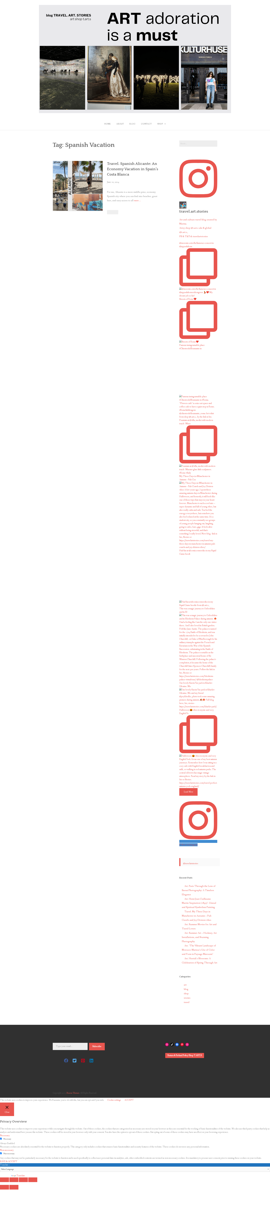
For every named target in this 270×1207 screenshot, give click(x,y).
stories (187, 998)
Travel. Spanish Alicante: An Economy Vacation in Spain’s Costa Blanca (132, 169)
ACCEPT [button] (129, 1100)
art (185, 984)
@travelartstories (190, 863)
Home (107, 124)
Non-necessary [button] (7, 1150)
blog (186, 989)
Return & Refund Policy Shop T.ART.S (184, 1055)
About (120, 124)
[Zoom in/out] (32, 1179)
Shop (160, 124)
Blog (132, 124)
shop (186, 993)
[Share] (13, 1179)
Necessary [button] (5, 1135)
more (137, 201)
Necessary (7, 1139)
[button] (66, 1060)
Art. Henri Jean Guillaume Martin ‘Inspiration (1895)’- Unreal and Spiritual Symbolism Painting (199, 903)
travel (186, 1002)
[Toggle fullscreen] (23, 1179)
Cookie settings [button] (114, 1100)
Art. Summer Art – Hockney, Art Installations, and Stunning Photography (199, 937)
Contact (146, 124)
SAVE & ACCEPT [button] (8, 1161)
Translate (20, 1175)
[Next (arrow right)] (13, 1187)
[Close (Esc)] (4, 1179)
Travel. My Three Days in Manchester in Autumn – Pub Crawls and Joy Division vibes (196, 916)
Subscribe (96, 1046)
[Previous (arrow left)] (4, 1187)
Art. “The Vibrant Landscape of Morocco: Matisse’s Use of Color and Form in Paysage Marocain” (199, 950)
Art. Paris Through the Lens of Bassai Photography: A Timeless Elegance (198, 890)
